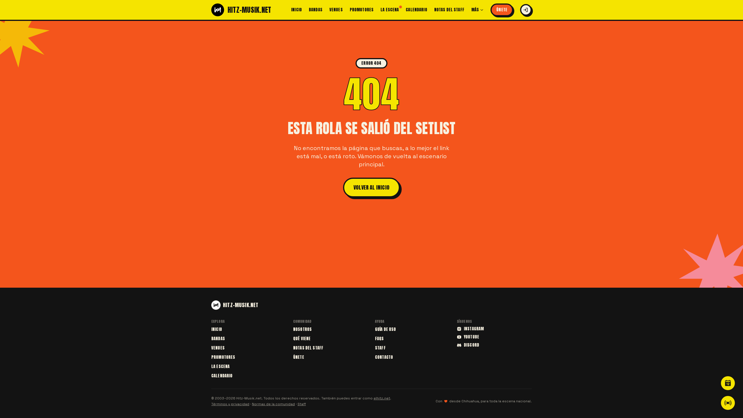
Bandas (315, 10)
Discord (471, 345)
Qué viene (302, 339)
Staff (380, 348)
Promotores (362, 10)
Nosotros (302, 329)
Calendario (416, 10)
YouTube (471, 337)
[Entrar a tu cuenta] (526, 10)
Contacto (384, 357)
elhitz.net (382, 398)
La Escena (389, 10)
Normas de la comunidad (273, 404)
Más (475, 10)
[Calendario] (728, 383)
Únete (501, 10)
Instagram (474, 329)
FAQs (379, 339)
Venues (336, 10)
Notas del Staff (449, 10)
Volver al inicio (371, 187)
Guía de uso (385, 329)
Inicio (296, 10)
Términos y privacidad (230, 404)
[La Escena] (728, 403)
